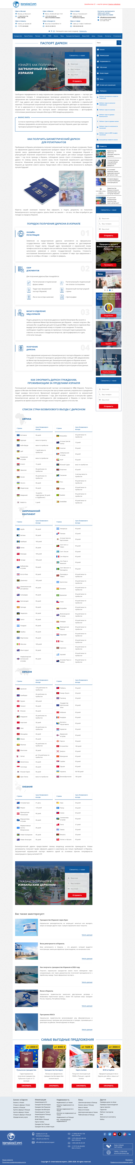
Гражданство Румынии (42, 1107)
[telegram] (109, 1134)
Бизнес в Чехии (18, 1102)
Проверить (108, 265)
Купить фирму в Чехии (21, 1112)
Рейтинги (103, 91)
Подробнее (108, 315)
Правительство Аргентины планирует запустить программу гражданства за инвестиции (113, 153)
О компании (117, 36)
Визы (101, 79)
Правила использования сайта (121, 1162)
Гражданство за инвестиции (44, 1127)
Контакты (108, 36)
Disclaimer (129, 1160)
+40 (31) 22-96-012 (49, 26)
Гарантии (103, 1109)
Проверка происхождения (109, 1105)
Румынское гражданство (26, 1070)
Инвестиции (104, 73)
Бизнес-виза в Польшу (86, 1105)
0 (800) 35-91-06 (77, 17)
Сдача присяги (105, 1107)
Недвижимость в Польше (65, 1117)
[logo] (27, 4)
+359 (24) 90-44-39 (76, 26)
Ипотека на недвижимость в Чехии (66, 1114)
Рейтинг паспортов (106, 1112)
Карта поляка (81, 1070)
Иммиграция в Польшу (43, 1114)
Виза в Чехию (83, 1107)
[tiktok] (124, 1134)
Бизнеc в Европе (20, 1100)
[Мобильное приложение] (5, 582)
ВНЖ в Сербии (108, 1070)
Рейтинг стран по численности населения (108, 127)
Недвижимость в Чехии (65, 1102)
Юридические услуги (20, 1117)
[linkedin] (129, 1134)
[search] (119, 42)
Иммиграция (104, 55)
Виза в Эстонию (83, 1110)
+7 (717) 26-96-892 (22, 26)
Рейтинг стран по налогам (107, 110)
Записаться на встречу (108, 1117)
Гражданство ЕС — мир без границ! (102, 4)
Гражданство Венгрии (42, 1109)
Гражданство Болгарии (54, 1070)
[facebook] (105, 1134)
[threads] (119, 1134)
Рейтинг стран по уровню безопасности (106, 115)
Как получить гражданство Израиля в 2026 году (60, 967)
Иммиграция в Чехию (42, 1112)
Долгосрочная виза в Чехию (88, 1112)
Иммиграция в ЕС (41, 1102)
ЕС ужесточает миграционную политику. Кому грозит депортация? (113, 200)
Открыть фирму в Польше (22, 1115)
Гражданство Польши (42, 1124)
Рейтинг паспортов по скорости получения (108, 97)
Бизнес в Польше (19, 1107)
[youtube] (114, 1134)
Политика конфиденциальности (14, 1162)
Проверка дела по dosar (108, 1102)
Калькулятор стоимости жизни (108, 140)
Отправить (77, 81)
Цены (93, 36)
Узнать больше (109, 372)
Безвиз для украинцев (107, 85)
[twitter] (105, 1139)
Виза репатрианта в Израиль (52, 944)
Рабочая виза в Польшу (86, 1115)
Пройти (109, 344)
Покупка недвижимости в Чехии (65, 1106)
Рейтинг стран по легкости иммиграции (107, 104)
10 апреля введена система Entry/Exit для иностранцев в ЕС (113, 180)
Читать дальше (87, 935)
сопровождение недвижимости (64, 1120)
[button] (105, 290)
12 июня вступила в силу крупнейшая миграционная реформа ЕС (113, 162)
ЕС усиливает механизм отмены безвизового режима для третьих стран (113, 172)
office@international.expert (45, 1142)
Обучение (103, 67)
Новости (103, 146)
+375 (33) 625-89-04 (51, 17)
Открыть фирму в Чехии (21, 1105)
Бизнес (102, 49)
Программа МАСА (47, 1014)
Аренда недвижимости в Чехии (65, 1110)
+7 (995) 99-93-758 (22, 17)
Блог (101, 1114)
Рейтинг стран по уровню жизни (109, 121)
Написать (83, 31)
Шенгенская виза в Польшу (87, 1102)
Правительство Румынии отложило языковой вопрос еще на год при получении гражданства (113, 191)
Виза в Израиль (46, 991)
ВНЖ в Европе (40, 1117)
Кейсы (102, 1119)
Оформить (26, 1086)
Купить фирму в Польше (21, 1110)
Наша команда (7, 1160)
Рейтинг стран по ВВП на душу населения (108, 134)
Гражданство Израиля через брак (54, 920)
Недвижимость (105, 61)
